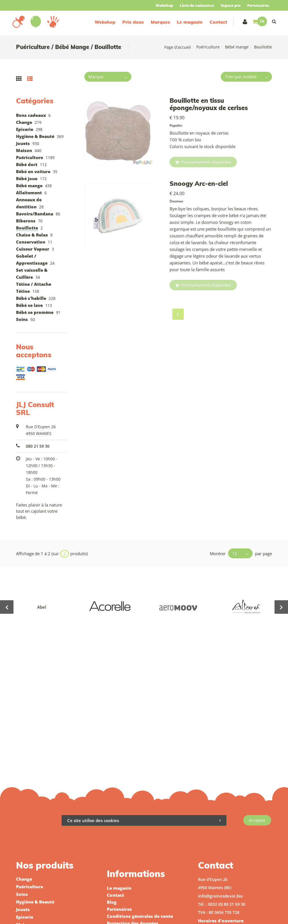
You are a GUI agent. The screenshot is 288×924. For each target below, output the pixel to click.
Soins (22, 319)
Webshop (164, 5)
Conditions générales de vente (140, 916)
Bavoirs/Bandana (34, 214)
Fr (262, 21)
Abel (41, 607)
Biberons (25, 221)
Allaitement (29, 192)
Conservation (30, 242)
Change (24, 122)
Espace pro (230, 5)
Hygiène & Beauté (35, 136)
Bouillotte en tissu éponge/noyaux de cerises (209, 104)
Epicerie (24, 129)
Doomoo (176, 201)
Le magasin (189, 22)
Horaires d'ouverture (221, 920)
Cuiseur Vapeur (32, 249)
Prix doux (133, 22)
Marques (160, 22)
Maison (24, 150)
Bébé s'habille (31, 298)
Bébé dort (26, 164)
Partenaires (258, 5)
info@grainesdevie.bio (220, 896)
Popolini (176, 125)
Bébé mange (237, 47)
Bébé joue (26, 178)
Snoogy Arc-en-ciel (199, 184)
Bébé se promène (34, 312)
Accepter (257, 820)
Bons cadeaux (31, 115)
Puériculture (208, 47)
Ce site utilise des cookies (93, 820)
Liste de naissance (197, 5)
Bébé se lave (29, 305)
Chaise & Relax (32, 235)
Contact (218, 22)
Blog (111, 902)
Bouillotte (27, 228)
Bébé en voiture (33, 171)
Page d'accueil (177, 47)
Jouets (23, 143)
